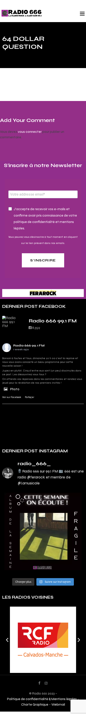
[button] (7, 639)
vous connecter (30, 131)
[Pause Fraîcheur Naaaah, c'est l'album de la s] (43, 531)
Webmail (58, 704)
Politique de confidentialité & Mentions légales (42, 699)
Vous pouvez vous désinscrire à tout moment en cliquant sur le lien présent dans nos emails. (43, 240)
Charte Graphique (34, 704)
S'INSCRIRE (43, 260)
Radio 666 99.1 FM (29, 345)
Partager (29, 397)
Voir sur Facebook (11, 397)
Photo (14, 389)
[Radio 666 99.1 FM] (11, 322)
